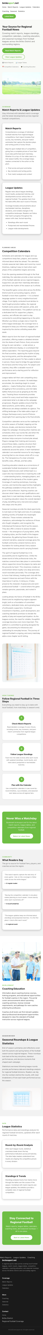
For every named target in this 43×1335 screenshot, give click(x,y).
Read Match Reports (13, 50)
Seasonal (13, 11)
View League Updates (13, 57)
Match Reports (13, 7)
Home (4, 7)
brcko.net (10, 3)
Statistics (21, 11)
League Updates (25, 7)
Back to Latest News (21, 1237)
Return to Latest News (21, 836)
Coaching (5, 11)
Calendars (36, 7)
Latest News (9, 16)
